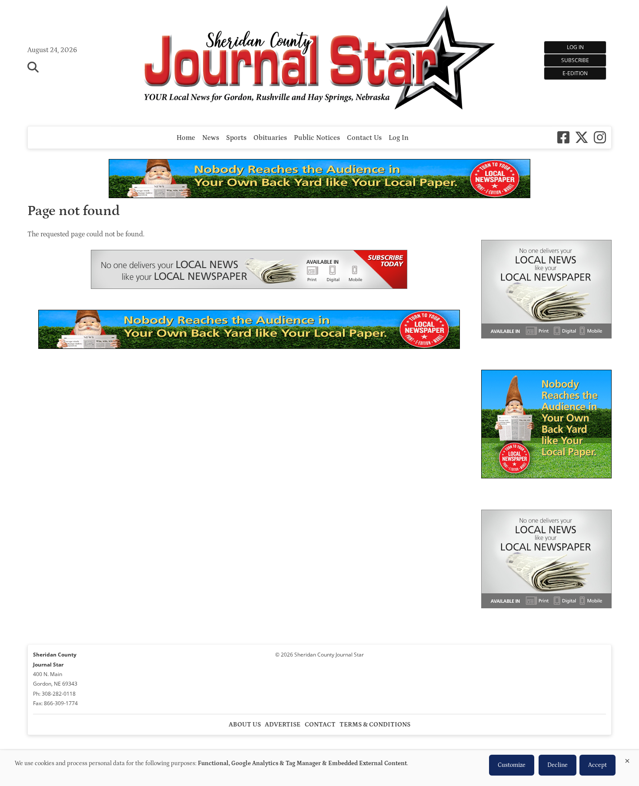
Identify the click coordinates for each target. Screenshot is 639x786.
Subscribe (575, 60)
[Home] (319, 58)
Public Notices (317, 138)
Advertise (282, 724)
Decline (557, 765)
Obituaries (270, 138)
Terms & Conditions (374, 724)
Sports (236, 138)
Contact (320, 724)
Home (185, 138)
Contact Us (364, 138)
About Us (245, 724)
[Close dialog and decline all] (627, 759)
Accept (597, 765)
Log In (575, 47)
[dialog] (319, 768)
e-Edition (575, 73)
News (210, 138)
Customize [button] (512, 765)
